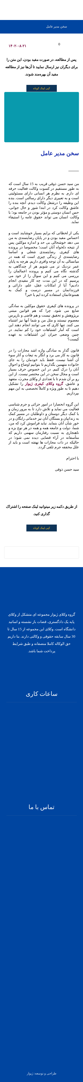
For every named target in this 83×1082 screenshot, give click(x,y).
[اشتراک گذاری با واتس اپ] (37, 553)
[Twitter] (50, 665)
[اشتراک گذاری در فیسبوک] (62, 553)
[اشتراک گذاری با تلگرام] (29, 553)
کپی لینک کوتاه (41, 88)
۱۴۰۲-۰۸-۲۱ (17, 46)
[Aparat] (39, 665)
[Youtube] (33, 665)
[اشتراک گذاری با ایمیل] (21, 553)
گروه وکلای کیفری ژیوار (45, 384)
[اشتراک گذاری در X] (54, 553)
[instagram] (44, 665)
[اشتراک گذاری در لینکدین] (46, 553)
